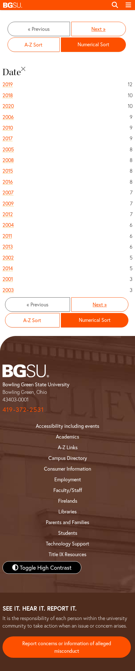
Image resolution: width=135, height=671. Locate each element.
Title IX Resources (67, 554)
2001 (8, 279)
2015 (8, 170)
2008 (8, 160)
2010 (8, 127)
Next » (98, 28)
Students (67, 532)
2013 (8, 246)
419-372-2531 (23, 409)
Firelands (67, 500)
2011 (7, 235)
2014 (8, 268)
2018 (8, 95)
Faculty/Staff (67, 490)
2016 (8, 181)
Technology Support (67, 543)
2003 (8, 290)
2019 (8, 84)
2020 (8, 106)
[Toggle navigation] (128, 5)
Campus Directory (67, 458)
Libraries (67, 511)
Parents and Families (67, 522)
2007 (8, 192)
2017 (8, 138)
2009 (8, 203)
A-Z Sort (33, 44)
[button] (54, 5)
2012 (8, 214)
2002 (8, 257)
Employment (67, 479)
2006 (8, 117)
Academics (67, 436)
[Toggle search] (115, 5)
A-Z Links (68, 447)
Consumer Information (67, 468)
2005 (8, 149)
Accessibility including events (67, 425)
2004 (8, 224)
